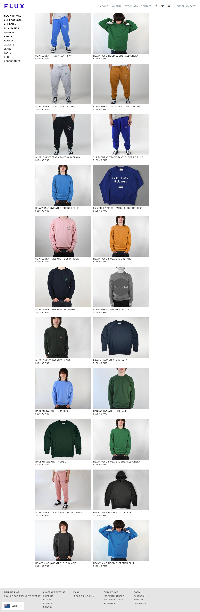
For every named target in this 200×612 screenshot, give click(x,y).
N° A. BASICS (11, 28)
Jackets (9, 44)
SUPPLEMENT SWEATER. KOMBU (53, 360)
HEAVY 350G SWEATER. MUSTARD (112, 258)
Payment (48, 599)
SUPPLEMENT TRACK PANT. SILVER (55, 106)
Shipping (48, 596)
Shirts (8, 36)
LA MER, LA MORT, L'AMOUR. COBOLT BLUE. (118, 208)
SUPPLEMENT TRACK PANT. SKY (53, 55)
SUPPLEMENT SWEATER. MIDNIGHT (55, 309)
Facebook (139, 596)
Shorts (8, 57)
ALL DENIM (10, 24)
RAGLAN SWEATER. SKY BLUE (52, 411)
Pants (8, 53)
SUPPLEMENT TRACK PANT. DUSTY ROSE (58, 512)
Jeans (8, 48)
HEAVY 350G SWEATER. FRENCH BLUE (57, 208)
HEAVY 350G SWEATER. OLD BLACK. (56, 563)
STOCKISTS (131, 6)
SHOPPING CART (186, 6)
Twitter (139, 599)
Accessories (12, 61)
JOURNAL (116, 6)
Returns (48, 603)
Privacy (47, 607)
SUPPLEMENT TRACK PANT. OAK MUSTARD (117, 106)
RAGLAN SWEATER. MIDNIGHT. (110, 360)
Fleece (8, 40)
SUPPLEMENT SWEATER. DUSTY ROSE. (57, 258)
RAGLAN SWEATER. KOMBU (50, 461)
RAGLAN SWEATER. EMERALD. (110, 411)
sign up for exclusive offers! (22, 596)
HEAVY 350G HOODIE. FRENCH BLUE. (114, 563)
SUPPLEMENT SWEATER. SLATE (111, 309)
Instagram (140, 603)
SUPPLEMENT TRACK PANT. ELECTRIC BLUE (118, 157)
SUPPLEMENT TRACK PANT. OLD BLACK (57, 157)
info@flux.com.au (84, 596)
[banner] (14, 6)
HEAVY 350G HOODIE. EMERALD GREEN (115, 55)
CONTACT (146, 6)
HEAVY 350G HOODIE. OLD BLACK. (113, 512)
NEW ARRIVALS (12, 16)
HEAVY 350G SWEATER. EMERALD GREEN (116, 461)
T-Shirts (9, 32)
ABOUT (104, 6)
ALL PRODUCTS (13, 20)
